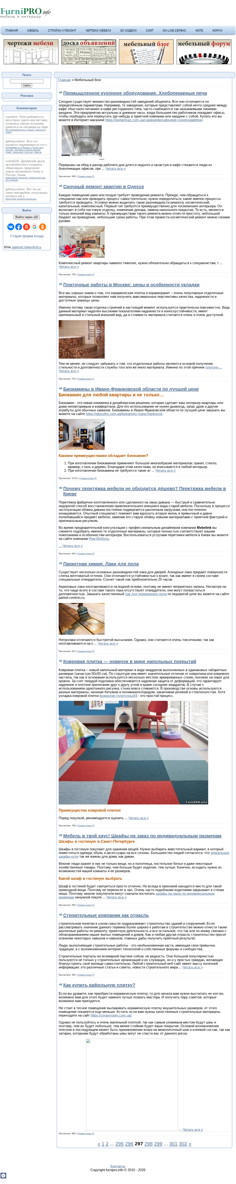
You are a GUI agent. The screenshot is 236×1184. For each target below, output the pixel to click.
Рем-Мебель (99, 539)
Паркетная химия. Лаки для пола (101, 563)
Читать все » (115, 168)
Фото (199, 30)
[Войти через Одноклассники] (42, 226)
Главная (11, 30)
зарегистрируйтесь (26, 247)
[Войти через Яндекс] (26, 226)
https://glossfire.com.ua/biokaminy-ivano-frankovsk (124, 414)
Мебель (33, 30)
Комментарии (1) (86, 379)
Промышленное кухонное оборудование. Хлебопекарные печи (135, 93)
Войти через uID (26, 217)
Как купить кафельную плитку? (99, 985)
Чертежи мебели (98, 30)
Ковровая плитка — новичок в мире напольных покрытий (129, 661)
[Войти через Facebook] (18, 226)
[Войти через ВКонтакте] (10, 226)
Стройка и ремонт (62, 30)
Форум (217, 30)
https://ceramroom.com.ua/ (111, 1015)
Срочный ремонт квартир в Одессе (103, 186)
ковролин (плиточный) (118, 696)
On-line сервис (174, 30)
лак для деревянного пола (146, 594)
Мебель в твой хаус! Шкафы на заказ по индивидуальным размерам (142, 835)
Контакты (117, 1166)
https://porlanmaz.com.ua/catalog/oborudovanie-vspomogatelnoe (153, 120)
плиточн (213, 367)
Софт (149, 30)
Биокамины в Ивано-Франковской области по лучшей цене (131, 389)
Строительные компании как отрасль (106, 915)
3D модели (128, 30)
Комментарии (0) (86, 176)
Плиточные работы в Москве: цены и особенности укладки (131, 284)
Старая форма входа (26, 236)
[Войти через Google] (34, 227)
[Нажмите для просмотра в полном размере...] (82, 159)
